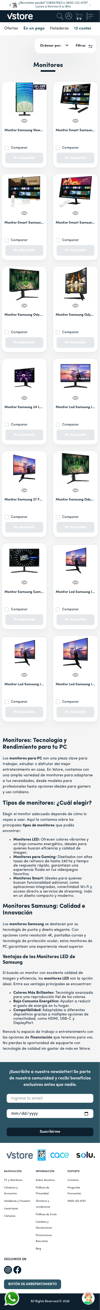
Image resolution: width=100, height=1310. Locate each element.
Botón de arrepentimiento (32, 1284)
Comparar (19, 147)
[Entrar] (69, 16)
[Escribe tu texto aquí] (86, 1156)
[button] (75, 121)
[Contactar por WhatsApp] (11, 1298)
